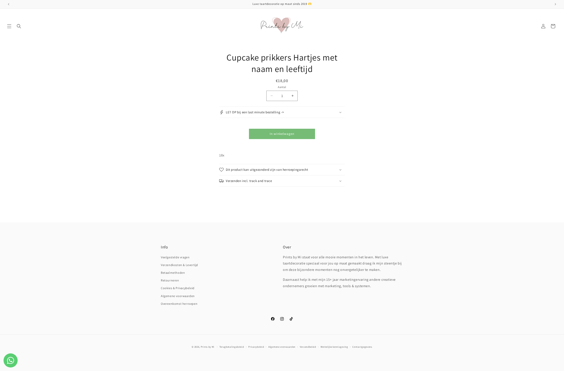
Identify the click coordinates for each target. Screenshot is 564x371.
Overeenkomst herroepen (179, 304)
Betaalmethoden (173, 273)
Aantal (282, 87)
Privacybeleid (256, 346)
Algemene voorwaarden (178, 296)
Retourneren (170, 280)
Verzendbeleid (308, 346)
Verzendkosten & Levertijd (179, 265)
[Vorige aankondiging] (8, 4)
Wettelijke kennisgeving (334, 346)
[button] (9, 26)
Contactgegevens (362, 346)
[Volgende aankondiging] (555, 4)
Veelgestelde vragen (175, 257)
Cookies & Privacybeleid (178, 288)
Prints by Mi (207, 346)
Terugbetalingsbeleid (231, 346)
